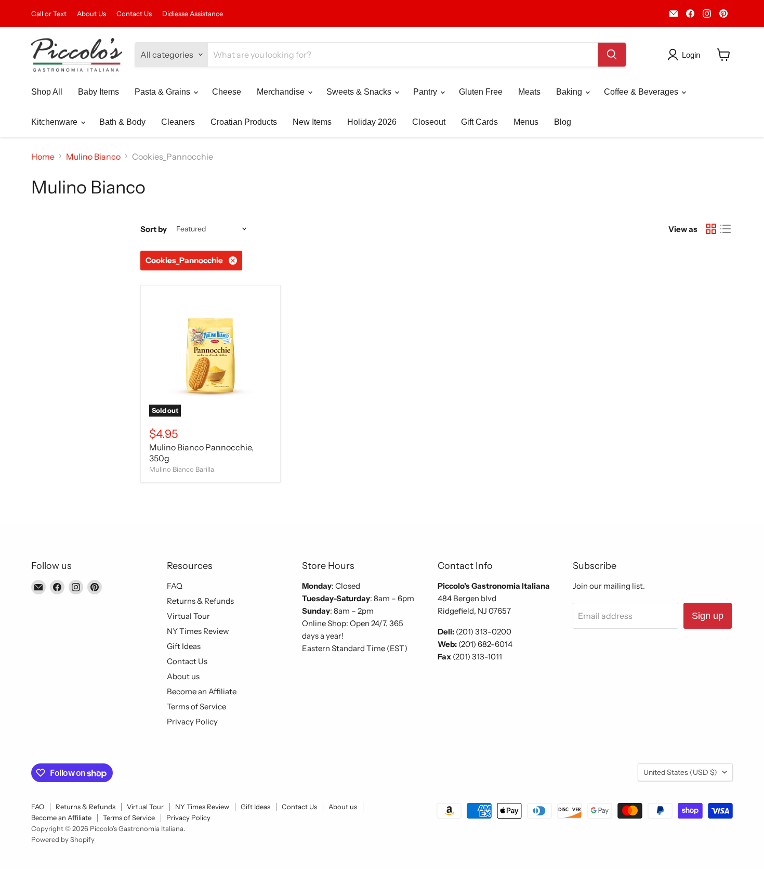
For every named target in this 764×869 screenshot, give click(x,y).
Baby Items (98, 91)
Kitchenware (55, 122)
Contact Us (134, 14)
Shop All (46, 91)
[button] (685, 54)
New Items (312, 122)
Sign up (707, 616)
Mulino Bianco (93, 156)
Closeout (428, 122)
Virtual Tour (188, 616)
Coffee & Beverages (642, 91)
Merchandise (282, 91)
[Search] (612, 55)
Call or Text (49, 14)
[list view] (725, 229)
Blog (562, 122)
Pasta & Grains (163, 91)
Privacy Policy (192, 722)
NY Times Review (198, 631)
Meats (529, 91)
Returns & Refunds (200, 601)
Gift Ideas (184, 646)
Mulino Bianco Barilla (181, 469)
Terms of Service (196, 706)
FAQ (174, 586)
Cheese (226, 91)
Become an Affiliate (201, 691)
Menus (525, 122)
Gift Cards (479, 122)
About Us (91, 14)
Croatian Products (243, 122)
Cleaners (178, 122)
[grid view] (711, 229)
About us (183, 676)
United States (680, 772)
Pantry (426, 91)
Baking (570, 91)
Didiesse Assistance (192, 14)
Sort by (153, 229)
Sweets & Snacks (359, 91)
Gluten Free (481, 91)
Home (43, 156)
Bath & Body (122, 122)
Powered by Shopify (63, 839)
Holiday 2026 (372, 122)
